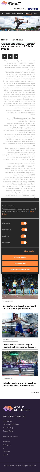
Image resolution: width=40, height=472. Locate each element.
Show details (29, 251)
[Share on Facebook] (4, 56)
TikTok (5, 455)
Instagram (6, 445)
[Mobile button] (20, 3)
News (8, 13)
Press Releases (17, 13)
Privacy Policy (8, 431)
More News (35, 392)
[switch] (24, 229)
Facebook (6, 442)
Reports (29, 13)
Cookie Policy (8, 428)
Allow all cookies (20, 257)
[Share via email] (16, 56)
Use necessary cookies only (20, 269)
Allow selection (20, 263)
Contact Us (7, 421)
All (2, 13)
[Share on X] (10, 56)
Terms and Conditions (11, 424)
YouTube (6, 451)
